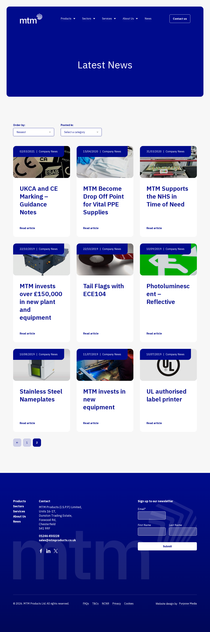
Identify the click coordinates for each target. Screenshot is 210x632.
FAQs (86, 603)
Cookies (129, 603)
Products (66, 18)
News (148, 18)
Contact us (180, 18)
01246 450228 (49, 536)
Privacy (116, 603)
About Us (128, 18)
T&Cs (95, 603)
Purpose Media (188, 603)
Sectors (86, 18)
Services (107, 18)
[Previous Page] (17, 442)
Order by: (19, 125)
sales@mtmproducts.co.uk (57, 540)
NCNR (105, 603)
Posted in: (67, 125)
